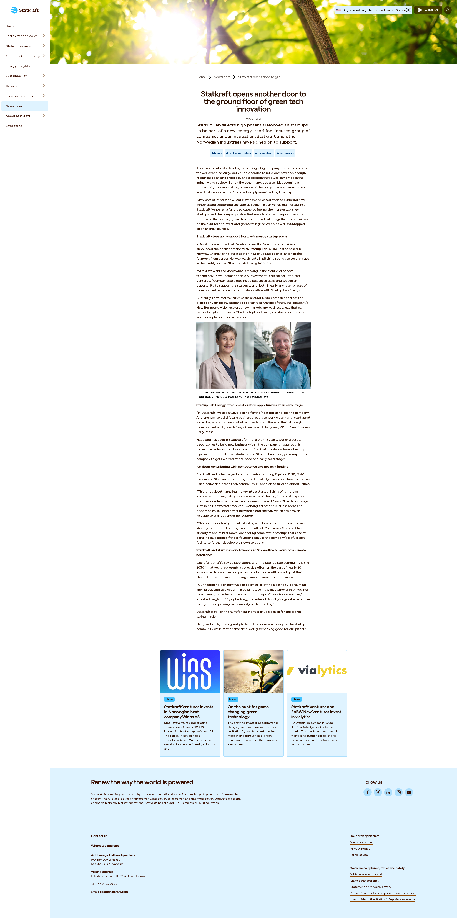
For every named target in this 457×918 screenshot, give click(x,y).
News (218, 153)
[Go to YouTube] (409, 792)
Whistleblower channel (366, 874)
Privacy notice (360, 848)
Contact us (99, 836)
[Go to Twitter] (378, 792)
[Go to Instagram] (399, 792)
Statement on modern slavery (370, 887)
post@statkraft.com (114, 891)
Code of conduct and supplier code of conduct (383, 893)
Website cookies (361, 842)
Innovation (265, 153)
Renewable (286, 153)
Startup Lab (258, 249)
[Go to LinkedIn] (388, 792)
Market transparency (364, 880)
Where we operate (105, 845)
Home (201, 77)
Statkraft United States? (389, 10)
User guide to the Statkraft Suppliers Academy (382, 899)
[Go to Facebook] (367, 792)
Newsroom (222, 77)
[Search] (448, 10)
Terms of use (359, 854)
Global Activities (239, 153)
